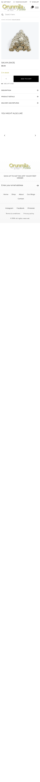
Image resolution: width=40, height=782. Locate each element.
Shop (14, 194)
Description (6, 90)
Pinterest (31, 208)
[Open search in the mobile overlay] (20, 14)
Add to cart (26, 79)
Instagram (9, 208)
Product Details (8, 96)
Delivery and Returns (10, 103)
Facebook (20, 208)
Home (3, 19)
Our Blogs (31, 194)
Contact (21, 199)
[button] (36, 8)
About (21, 194)
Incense (8, 19)
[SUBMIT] (38, 185)
